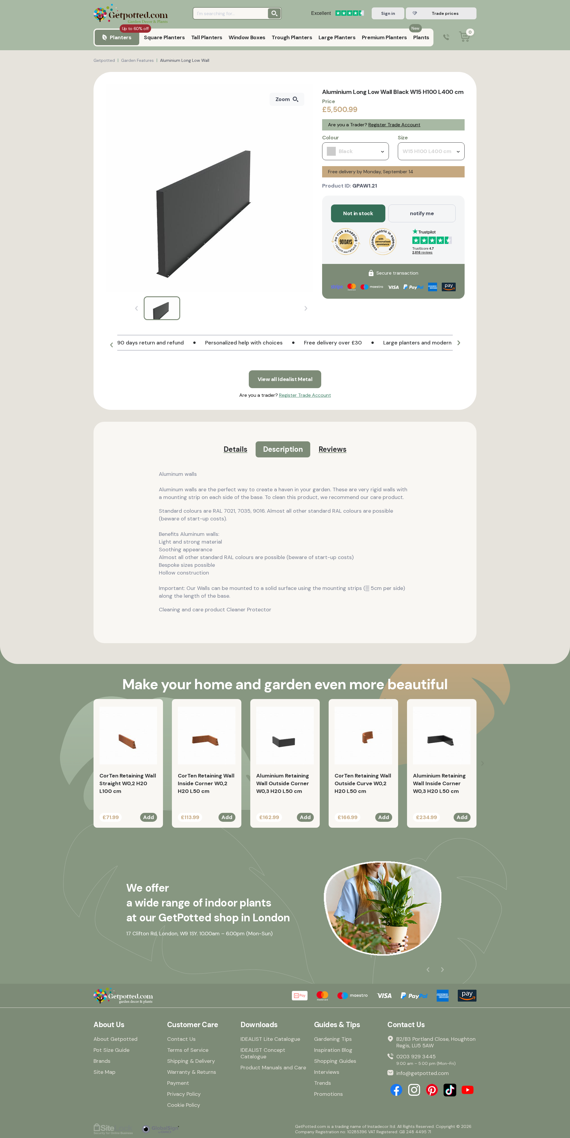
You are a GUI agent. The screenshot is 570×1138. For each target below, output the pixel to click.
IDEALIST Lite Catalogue (270, 1039)
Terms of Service (187, 1050)
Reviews (332, 449)
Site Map (104, 1072)
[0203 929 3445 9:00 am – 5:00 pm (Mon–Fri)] (446, 37)
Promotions (328, 1094)
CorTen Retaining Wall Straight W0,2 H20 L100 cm (127, 783)
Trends (322, 1083)
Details (235, 449)
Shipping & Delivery (191, 1061)
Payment (178, 1083)
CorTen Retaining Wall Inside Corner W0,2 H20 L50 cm (206, 783)
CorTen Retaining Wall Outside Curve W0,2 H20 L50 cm (363, 783)
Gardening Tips (333, 1039)
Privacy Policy (184, 1094)
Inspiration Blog (333, 1050)
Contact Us (181, 1039)
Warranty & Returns (191, 1072)
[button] (111, 345)
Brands (102, 1061)
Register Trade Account (394, 125)
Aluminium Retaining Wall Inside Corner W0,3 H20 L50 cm (439, 783)
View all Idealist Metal (285, 379)
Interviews (326, 1072)
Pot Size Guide (111, 1050)
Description (283, 449)
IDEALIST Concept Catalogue (262, 1053)
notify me (422, 213)
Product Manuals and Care (273, 1067)
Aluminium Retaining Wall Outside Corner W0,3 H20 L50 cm (282, 783)
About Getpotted (115, 1039)
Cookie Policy (183, 1105)
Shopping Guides (335, 1061)
